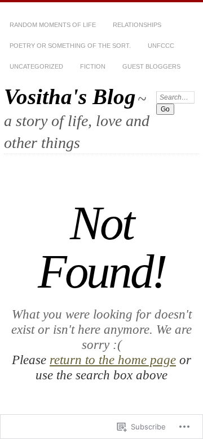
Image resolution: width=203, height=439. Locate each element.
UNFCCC (161, 45)
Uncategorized (36, 66)
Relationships (137, 24)
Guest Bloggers (151, 66)
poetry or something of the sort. (70, 45)
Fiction (92, 66)
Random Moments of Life (53, 24)
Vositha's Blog (70, 96)
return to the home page (113, 359)
